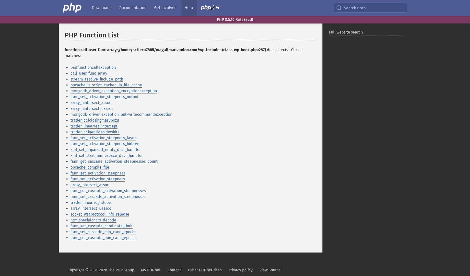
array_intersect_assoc (89, 185)
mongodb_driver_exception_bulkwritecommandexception (121, 114)
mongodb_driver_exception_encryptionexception (113, 91)
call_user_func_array (88, 73)
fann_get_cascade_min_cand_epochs (103, 237)
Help (189, 7)
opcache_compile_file (89, 167)
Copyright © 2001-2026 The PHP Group (101, 270)
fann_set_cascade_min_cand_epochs (103, 232)
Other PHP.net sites (205, 270)
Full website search (346, 32)
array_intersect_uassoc (90, 208)
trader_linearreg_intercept (94, 126)
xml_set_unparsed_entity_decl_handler (105, 149)
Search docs (354, 8)
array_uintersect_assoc (90, 102)
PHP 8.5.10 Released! (235, 19)
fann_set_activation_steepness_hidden (104, 143)
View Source (270, 270)
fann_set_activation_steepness (97, 179)
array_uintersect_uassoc (91, 108)
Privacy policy (240, 270)
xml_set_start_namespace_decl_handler (106, 155)
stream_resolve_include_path (96, 79)
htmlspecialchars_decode (93, 220)
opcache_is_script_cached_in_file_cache (106, 85)
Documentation (132, 7)
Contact (174, 270)
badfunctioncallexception (93, 67)
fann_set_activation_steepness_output (104, 96)
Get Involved (165, 7)
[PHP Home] (72, 8)
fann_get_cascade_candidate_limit (101, 226)
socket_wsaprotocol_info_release (99, 214)
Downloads (101, 7)
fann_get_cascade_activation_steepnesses (108, 190)
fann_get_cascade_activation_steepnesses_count (114, 161)
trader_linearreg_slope (90, 202)
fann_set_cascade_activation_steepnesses (107, 196)
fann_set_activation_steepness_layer (103, 138)
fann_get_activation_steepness (97, 173)
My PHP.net (151, 270)
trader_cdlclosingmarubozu (94, 120)
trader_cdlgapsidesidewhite (95, 132)
